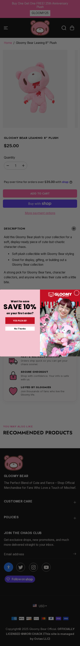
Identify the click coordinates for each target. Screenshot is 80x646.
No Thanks (20, 328)
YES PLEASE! (20, 320)
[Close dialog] (76, 293)
